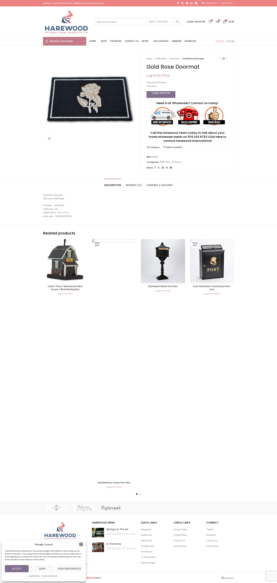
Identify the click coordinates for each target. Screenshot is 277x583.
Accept (16, 568)
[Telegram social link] (196, 3)
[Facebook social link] (178, 3)
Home (149, 58)
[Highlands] (56, 508)
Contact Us (179, 540)
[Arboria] (83, 508)
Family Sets (146, 534)
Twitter (210, 529)
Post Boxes (146, 551)
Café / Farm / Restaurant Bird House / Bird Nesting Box (65, 288)
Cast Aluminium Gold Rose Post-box (212, 288)
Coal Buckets (147, 546)
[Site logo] (67, 21)
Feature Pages (148, 562)
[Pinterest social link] (187, 3)
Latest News (180, 546)
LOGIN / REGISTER (161, 93)
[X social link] (182, 3)
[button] (81, 544)
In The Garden (148, 557)
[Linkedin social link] (191, 3)
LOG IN (230, 41)
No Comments (129, 534)
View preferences (69, 568)
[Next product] (226, 58)
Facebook (211, 534)
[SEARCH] (177, 21)
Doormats (174, 58)
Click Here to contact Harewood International (195, 139)
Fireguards (146, 529)
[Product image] (65, 261)
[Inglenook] (111, 508)
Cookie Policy (34, 575)
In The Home (113, 543)
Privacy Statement (49, 575)
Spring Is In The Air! (117, 529)
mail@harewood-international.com (88, 3)
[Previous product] (220, 58)
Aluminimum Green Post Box (114, 482)
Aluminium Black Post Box (163, 286)
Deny (42, 568)
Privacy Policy (180, 529)
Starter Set (146, 540)
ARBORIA (161, 58)
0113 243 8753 (58, 3)
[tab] (112, 183)
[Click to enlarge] (49, 139)
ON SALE (220, 41)
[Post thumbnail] (98, 532)
